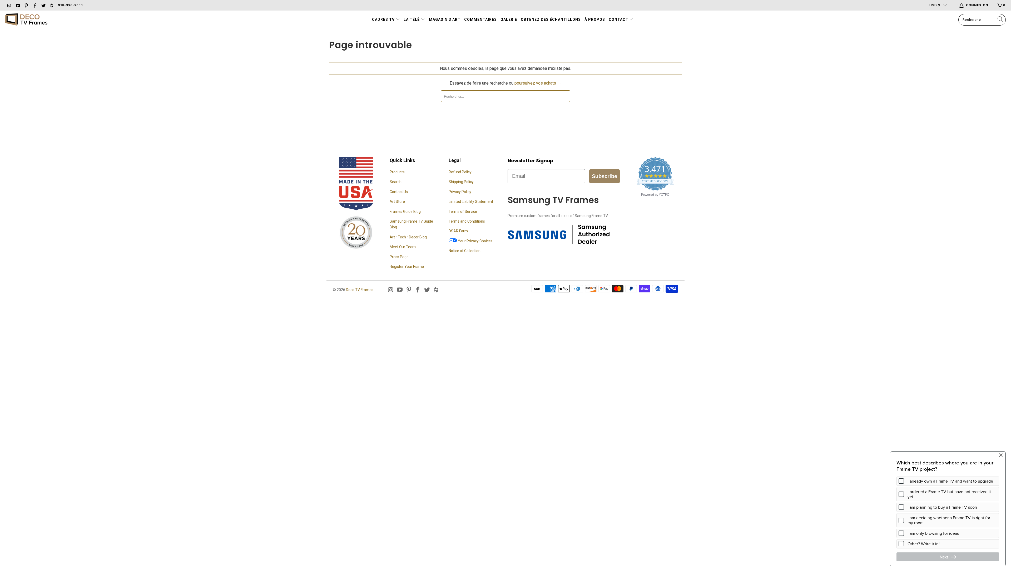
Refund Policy (460, 172)
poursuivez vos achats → (537, 83)
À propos (594, 19)
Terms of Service (463, 211)
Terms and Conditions (467, 221)
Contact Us (399, 192)
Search (396, 182)
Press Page (399, 257)
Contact (619, 19)
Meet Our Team (403, 247)
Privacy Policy (460, 192)
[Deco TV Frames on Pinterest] (26, 5)
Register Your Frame (407, 266)
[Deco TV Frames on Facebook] (34, 5)
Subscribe (604, 176)
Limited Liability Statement (471, 201)
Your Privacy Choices (475, 241)
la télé (412, 19)
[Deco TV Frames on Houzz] (51, 5)
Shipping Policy (461, 182)
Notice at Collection (464, 251)
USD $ (934, 5)
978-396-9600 (70, 5)
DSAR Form (458, 231)
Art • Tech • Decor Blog (408, 237)
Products (397, 172)
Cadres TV (383, 19)
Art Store (397, 201)
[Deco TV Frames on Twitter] (43, 5)
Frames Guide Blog (405, 211)
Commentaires (480, 19)
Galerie (508, 19)
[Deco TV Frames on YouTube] (17, 5)
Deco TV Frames (359, 290)
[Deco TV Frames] (26, 19)
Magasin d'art (444, 19)
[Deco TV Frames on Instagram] (9, 5)
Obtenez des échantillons (551, 19)
